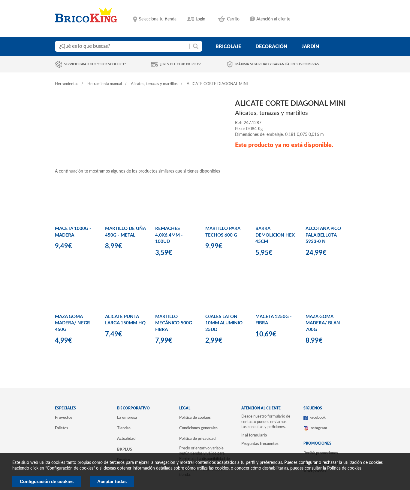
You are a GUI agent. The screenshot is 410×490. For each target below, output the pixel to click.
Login (200, 19)
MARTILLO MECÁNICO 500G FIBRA (173, 323)
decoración (271, 46)
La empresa (127, 417)
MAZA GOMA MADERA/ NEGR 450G (72, 323)
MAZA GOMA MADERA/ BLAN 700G (323, 323)
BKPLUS (124, 449)
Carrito (233, 19)
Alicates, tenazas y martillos (154, 84)
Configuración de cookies (47, 481)
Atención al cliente (273, 19)
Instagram (318, 428)
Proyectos (63, 417)
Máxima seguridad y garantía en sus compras (277, 64)
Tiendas (124, 428)
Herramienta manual (104, 84)
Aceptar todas (112, 481)
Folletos (61, 428)
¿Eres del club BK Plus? (180, 64)
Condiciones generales (198, 428)
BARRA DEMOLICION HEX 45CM (275, 235)
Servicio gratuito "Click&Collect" (95, 64)
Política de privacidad (197, 438)
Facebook (317, 417)
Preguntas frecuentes (260, 444)
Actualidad (126, 438)
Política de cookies (195, 417)
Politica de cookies (344, 468)
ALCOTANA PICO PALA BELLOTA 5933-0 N (323, 235)
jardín (310, 46)
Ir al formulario (254, 435)
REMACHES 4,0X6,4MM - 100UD (169, 235)
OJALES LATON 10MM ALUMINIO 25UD (224, 323)
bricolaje (228, 46)
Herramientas (66, 84)
